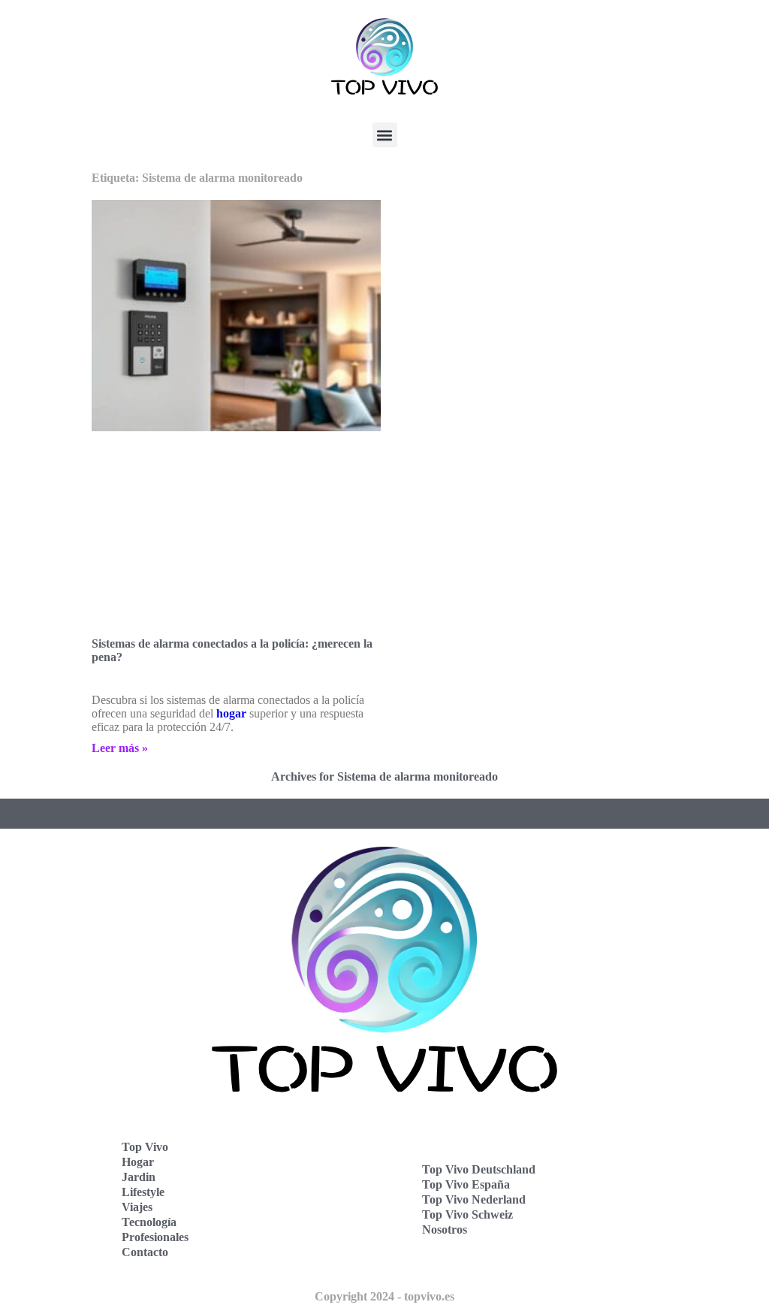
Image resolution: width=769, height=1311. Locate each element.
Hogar (138, 1161)
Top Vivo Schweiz (467, 1214)
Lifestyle (143, 1192)
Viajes (137, 1207)
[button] (384, 134)
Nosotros (444, 1229)
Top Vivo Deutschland (478, 1169)
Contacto (145, 1252)
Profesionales (155, 1237)
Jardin (138, 1177)
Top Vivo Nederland (474, 1199)
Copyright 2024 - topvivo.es (384, 1296)
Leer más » (120, 748)
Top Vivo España (466, 1184)
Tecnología (149, 1222)
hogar (231, 713)
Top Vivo (145, 1146)
